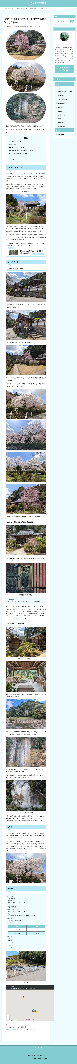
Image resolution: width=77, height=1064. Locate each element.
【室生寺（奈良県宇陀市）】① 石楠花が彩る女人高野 (31, 252)
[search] (72, 21)
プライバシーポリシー (43, 1055)
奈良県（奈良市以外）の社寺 (18, 8)
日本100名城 (61, 134)
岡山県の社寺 (61, 126)
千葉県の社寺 (61, 118)
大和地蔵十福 (37, 26)
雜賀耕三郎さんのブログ (18, 618)
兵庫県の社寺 (61, 103)
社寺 (9, 8)
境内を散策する (12, 144)
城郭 (59, 130)
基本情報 (11, 159)
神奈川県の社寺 (62, 115)
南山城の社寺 (61, 95)
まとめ (10, 156)
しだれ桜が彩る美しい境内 (17, 147)
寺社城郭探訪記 (43, 1058)
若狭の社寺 (60, 107)
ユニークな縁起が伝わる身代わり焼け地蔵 (21, 150)
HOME (4, 8)
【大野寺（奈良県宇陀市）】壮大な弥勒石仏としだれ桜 (37, 8)
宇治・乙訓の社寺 (62, 99)
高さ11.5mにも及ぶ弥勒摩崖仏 (18, 153)
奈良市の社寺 (61, 88)
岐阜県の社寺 (61, 122)
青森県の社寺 (61, 111)
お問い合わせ (31, 1055)
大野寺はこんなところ (14, 141)
